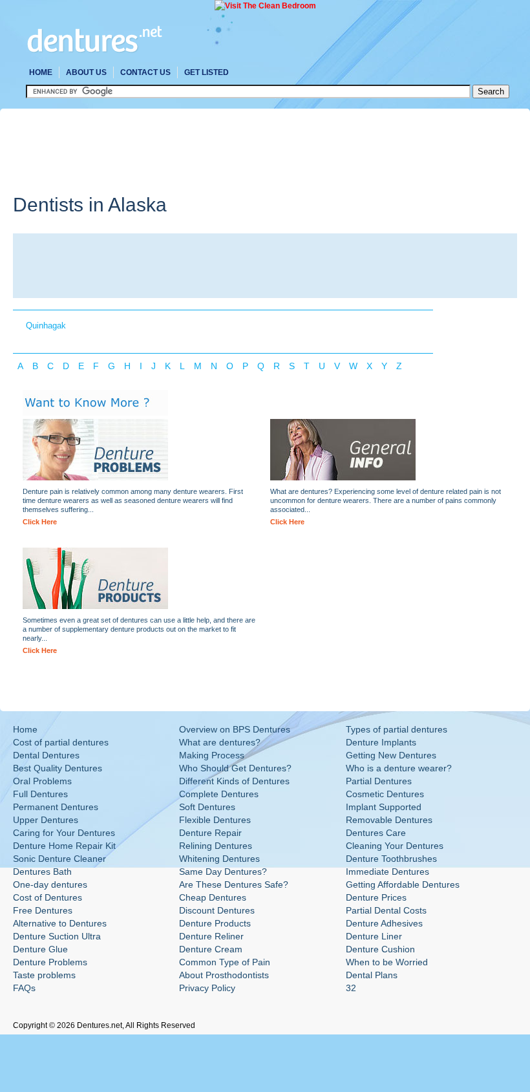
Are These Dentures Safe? (233, 884)
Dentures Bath (42, 871)
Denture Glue (40, 949)
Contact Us (145, 72)
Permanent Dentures (55, 807)
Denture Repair (210, 833)
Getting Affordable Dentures (403, 884)
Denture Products (215, 923)
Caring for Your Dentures (64, 833)
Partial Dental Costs (386, 910)
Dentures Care (376, 833)
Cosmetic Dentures (385, 794)
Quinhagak (46, 325)
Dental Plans (372, 975)
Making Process (211, 755)
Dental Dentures (46, 755)
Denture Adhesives (384, 923)
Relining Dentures (215, 845)
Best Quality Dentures (57, 768)
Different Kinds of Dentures (234, 781)
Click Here (40, 522)
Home (40, 72)
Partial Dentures (379, 781)
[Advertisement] (248, 151)
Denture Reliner (211, 936)
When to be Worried (387, 962)
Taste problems (44, 975)
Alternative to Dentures (60, 923)
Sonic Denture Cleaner (59, 858)
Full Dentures (40, 794)
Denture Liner (374, 936)
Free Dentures (42, 910)
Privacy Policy (207, 988)
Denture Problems (50, 962)
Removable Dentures (389, 820)
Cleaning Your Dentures (394, 845)
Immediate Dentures (387, 871)
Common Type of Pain (224, 962)
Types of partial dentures (396, 729)
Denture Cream (210, 949)
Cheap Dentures (212, 897)
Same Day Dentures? (223, 871)
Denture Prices (376, 897)
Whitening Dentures (219, 858)
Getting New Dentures (391, 755)
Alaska (137, 204)
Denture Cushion (380, 949)
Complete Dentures (219, 794)
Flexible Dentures (215, 820)
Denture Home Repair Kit (64, 845)
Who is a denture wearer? (399, 768)
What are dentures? (219, 742)
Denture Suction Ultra (57, 936)
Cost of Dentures (47, 897)
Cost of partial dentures (61, 742)
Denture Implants (381, 742)
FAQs (24, 988)
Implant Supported (383, 807)
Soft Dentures (207, 807)
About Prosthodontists (224, 975)
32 (351, 988)
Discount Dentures (217, 910)
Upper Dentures (45, 820)
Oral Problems (42, 781)
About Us (86, 72)
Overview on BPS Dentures (234, 729)
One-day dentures (50, 884)
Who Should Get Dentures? (235, 768)
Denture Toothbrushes (391, 858)
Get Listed (206, 72)
